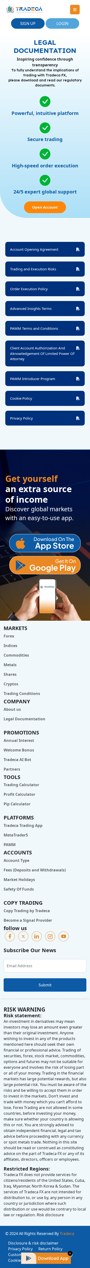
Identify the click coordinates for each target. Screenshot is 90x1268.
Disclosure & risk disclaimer (33, 1243)
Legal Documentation (24, 719)
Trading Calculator (21, 784)
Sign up (28, 23)
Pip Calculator (17, 804)
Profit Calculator (19, 794)
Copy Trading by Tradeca (27, 910)
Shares (10, 674)
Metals (10, 664)
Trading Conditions (22, 693)
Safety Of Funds (19, 889)
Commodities (16, 655)
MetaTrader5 (16, 835)
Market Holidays (19, 879)
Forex (9, 636)
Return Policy (50, 1248)
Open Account (45, 207)
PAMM (10, 844)
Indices (10, 645)
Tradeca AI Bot (17, 759)
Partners (12, 769)
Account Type (16, 860)
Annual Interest (19, 740)
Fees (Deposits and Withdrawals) (35, 870)
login (62, 23)
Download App (53, 1258)
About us (12, 709)
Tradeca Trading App (23, 825)
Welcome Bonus (19, 750)
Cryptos (11, 684)
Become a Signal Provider (28, 920)
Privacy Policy (20, 1248)
